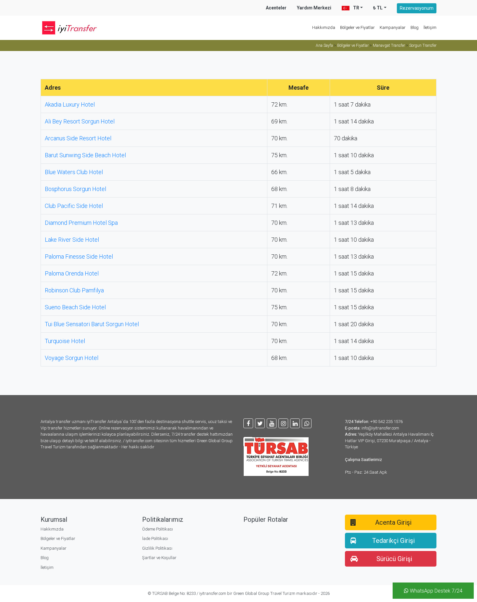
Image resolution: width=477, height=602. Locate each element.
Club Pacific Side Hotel (74, 205)
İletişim (429, 27)
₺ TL (378, 7)
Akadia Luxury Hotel (70, 104)
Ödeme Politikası (157, 529)
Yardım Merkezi (314, 7)
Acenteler (276, 7)
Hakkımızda (323, 27)
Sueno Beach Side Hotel (75, 307)
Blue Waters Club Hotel (74, 172)
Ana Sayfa (324, 45)
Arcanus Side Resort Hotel (78, 138)
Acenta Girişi (393, 522)
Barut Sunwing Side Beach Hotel (85, 155)
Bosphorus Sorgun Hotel (75, 189)
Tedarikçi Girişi (393, 540)
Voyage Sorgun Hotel (71, 357)
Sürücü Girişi (394, 559)
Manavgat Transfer (389, 45)
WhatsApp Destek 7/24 (435, 591)
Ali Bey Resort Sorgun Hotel (80, 121)
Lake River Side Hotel (72, 239)
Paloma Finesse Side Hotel (79, 256)
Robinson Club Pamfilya (74, 290)
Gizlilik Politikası (157, 548)
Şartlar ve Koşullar (159, 557)
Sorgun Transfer (422, 45)
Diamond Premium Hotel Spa (81, 222)
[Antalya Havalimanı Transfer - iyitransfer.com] (73, 27)
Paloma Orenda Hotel (72, 273)
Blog (414, 27)
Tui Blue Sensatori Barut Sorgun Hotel (92, 324)
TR (355, 7)
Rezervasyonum (417, 8)
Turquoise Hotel (65, 341)
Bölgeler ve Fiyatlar (357, 27)
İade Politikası (155, 538)
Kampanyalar (393, 27)
